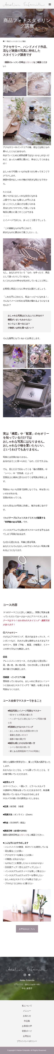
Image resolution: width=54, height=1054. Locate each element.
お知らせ (27, 1016)
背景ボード (27, 1031)
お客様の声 (27, 1026)
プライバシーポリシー (27, 1041)
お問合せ (27, 1036)
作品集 (27, 1021)
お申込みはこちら (27, 929)
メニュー (27, 1011)
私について (27, 1006)
